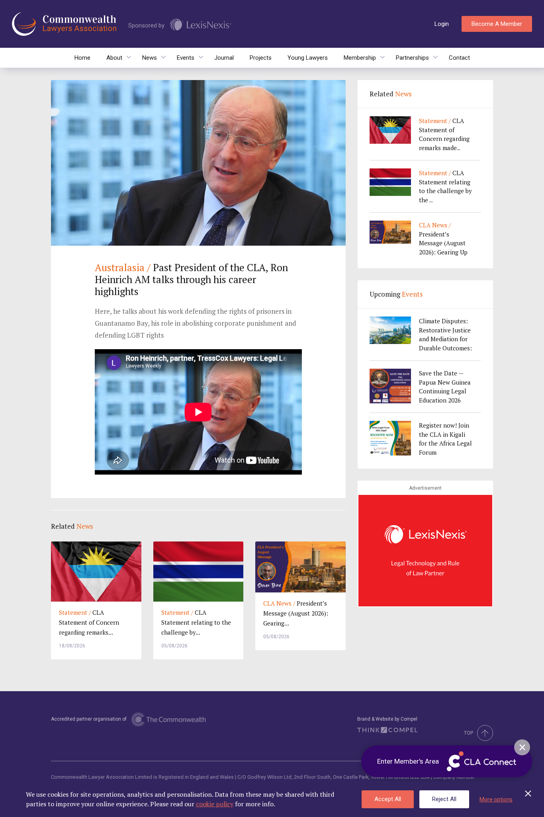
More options (496, 799)
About (114, 57)
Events (185, 57)
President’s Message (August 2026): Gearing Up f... (443, 238)
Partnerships (412, 57)
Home (82, 57)
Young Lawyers (308, 57)
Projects (261, 57)
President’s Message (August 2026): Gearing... (295, 613)
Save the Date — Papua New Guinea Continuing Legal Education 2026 (445, 386)
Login (441, 23)
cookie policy (214, 803)
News (149, 57)
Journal (224, 57)
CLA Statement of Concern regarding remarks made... (444, 134)
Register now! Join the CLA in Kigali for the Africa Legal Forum (445, 438)
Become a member (497, 23)
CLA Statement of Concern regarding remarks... (89, 622)
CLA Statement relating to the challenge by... (196, 622)
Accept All (387, 799)
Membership (360, 57)
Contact (459, 57)
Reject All (444, 799)
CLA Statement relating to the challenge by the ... (445, 186)
